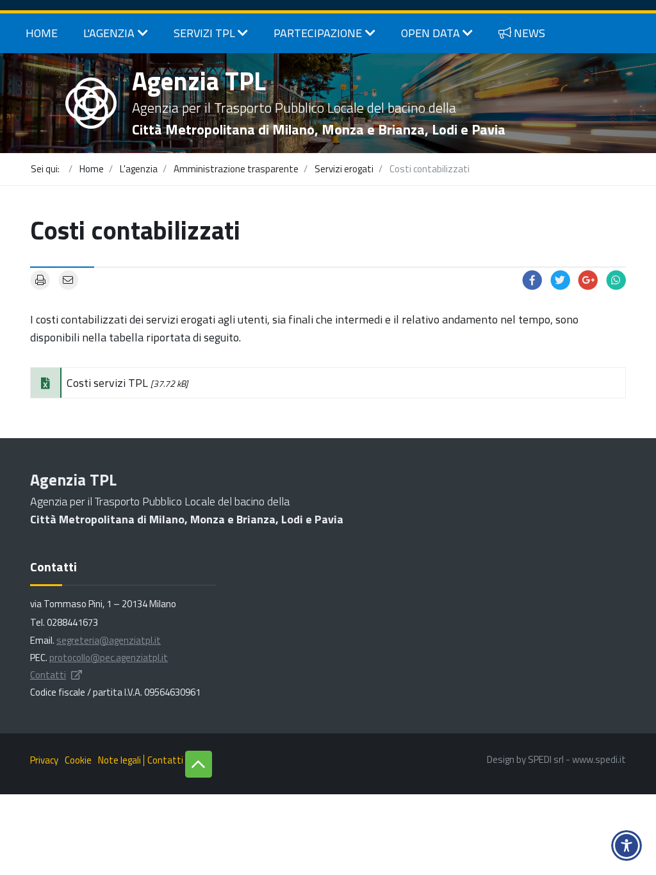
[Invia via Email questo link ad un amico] (68, 279)
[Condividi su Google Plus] (588, 279)
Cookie (78, 760)
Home (42, 33)
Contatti (48, 674)
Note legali (119, 760)
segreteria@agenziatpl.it (108, 640)
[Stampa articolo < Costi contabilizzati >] (40, 279)
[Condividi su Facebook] (532, 279)
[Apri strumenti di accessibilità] (626, 845)
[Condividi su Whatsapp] (616, 279)
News (529, 33)
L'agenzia (109, 33)
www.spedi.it (599, 759)
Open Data (430, 33)
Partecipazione (318, 33)
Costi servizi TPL (127, 382)
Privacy (44, 760)
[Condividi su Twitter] (560, 279)
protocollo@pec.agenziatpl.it (108, 657)
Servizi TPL (204, 33)
